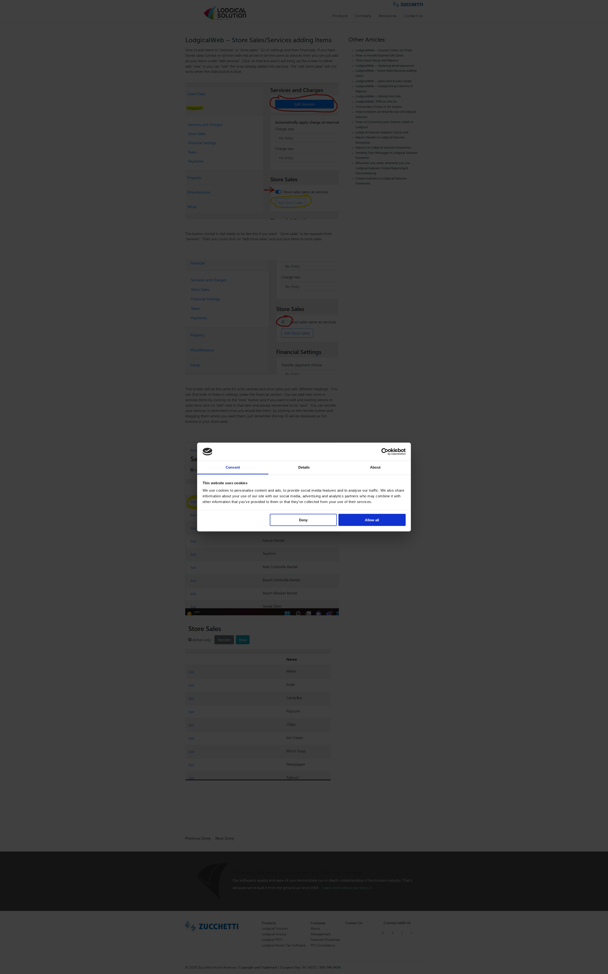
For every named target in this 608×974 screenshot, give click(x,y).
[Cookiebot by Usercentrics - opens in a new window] (385, 451)
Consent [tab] (233, 467)
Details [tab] (304, 467)
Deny (303, 520)
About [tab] (375, 467)
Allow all (372, 520)
